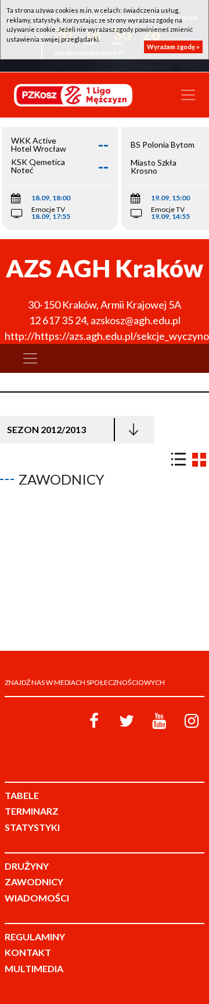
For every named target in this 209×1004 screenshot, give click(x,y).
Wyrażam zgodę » (173, 46)
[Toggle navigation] (188, 95)
